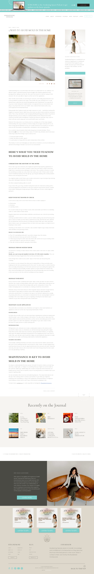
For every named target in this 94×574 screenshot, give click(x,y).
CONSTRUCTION (51, 428)
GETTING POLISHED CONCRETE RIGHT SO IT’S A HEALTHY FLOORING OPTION (53, 437)
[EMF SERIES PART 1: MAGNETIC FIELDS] (13, 433)
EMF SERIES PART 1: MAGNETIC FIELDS (24, 435)
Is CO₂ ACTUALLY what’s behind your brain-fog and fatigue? (24, 420)
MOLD (10, 27)
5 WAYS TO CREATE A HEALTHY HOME (81, 454)
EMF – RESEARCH (51, 417)
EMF (48, 413)
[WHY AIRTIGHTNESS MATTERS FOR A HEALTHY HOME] (68, 418)
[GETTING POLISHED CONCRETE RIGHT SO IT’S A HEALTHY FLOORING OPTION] (41, 433)
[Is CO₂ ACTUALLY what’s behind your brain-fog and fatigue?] (13, 418)
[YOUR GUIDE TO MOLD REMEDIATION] (68, 433)
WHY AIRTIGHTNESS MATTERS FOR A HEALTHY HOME (80, 420)
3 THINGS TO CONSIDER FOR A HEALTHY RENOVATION (17, 454)
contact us (20, 383)
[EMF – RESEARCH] (41, 418)
